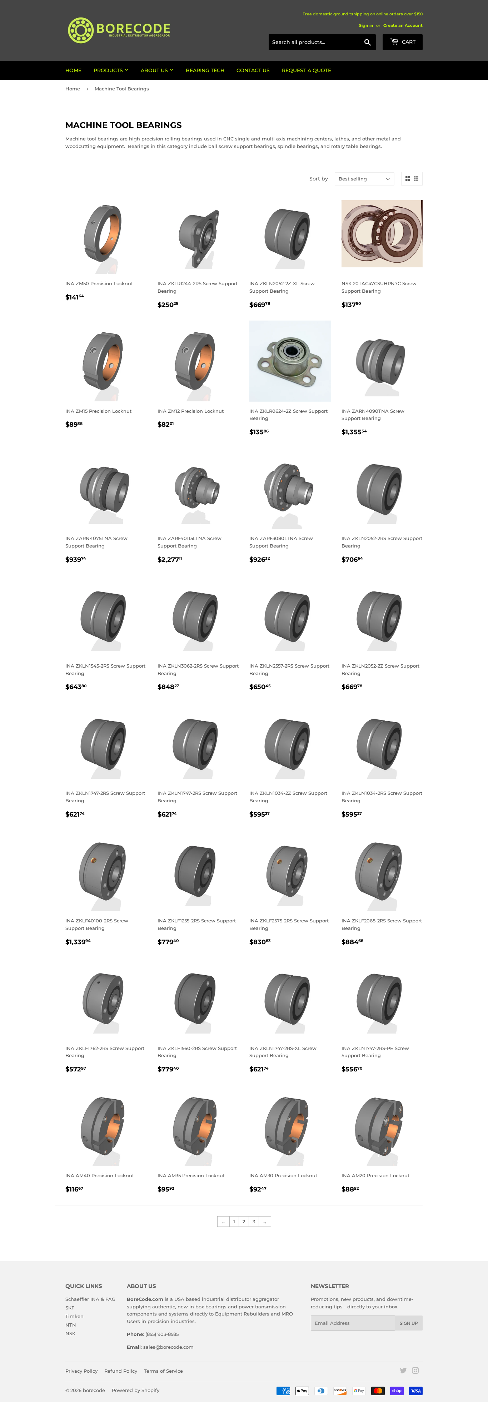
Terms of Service (163, 1371)
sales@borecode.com (168, 1347)
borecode (94, 1390)
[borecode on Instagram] (415, 1371)
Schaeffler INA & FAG (90, 1299)
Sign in (366, 25)
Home (73, 70)
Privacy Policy (81, 1371)
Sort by (318, 178)
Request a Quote (306, 70)
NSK (70, 1333)
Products (109, 70)
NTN (70, 1325)
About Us (155, 70)
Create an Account (403, 25)
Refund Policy (120, 1371)
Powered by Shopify (135, 1390)
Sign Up (409, 1323)
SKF (69, 1308)
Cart (407, 42)
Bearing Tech (205, 70)
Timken (74, 1316)
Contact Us (253, 70)
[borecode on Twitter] (403, 1371)
